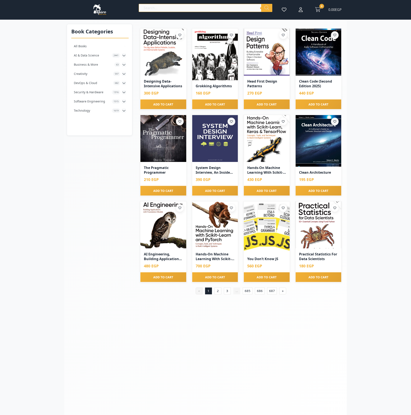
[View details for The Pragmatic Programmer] (163, 138)
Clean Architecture (315, 172)
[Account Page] (300, 10)
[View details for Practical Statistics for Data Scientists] (318, 225)
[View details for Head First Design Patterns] (267, 52)
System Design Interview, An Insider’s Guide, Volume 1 (215, 170)
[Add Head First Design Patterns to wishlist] (283, 35)
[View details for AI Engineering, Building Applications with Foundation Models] (163, 225)
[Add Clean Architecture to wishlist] (334, 121)
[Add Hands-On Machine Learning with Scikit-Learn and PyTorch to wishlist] (231, 208)
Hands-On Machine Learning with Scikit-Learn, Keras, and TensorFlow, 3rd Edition (265, 170)
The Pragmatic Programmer (156, 170)
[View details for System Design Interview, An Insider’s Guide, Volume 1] (215, 138)
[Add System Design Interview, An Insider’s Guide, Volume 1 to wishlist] (231, 121)
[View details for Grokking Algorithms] (215, 54)
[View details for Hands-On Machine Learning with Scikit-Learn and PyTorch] (215, 225)
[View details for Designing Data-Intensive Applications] (163, 52)
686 (260, 291)
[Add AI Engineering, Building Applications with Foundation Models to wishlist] (179, 208)
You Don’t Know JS (262, 258)
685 (247, 291)
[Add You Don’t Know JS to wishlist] (283, 208)
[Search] (266, 8)
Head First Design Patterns (262, 83)
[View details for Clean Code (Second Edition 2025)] (318, 52)
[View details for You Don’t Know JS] (267, 227)
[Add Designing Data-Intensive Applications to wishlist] (179, 35)
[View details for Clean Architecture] (318, 141)
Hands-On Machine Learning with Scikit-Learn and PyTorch (213, 256)
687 (272, 291)
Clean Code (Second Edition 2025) (315, 83)
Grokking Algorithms (214, 86)
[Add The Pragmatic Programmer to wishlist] (179, 121)
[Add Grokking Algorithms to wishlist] (231, 35)
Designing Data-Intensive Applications (163, 83)
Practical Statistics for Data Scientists (318, 256)
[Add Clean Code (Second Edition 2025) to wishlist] (334, 35)
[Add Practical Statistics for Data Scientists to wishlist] (334, 208)
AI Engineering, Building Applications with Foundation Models (162, 256)
